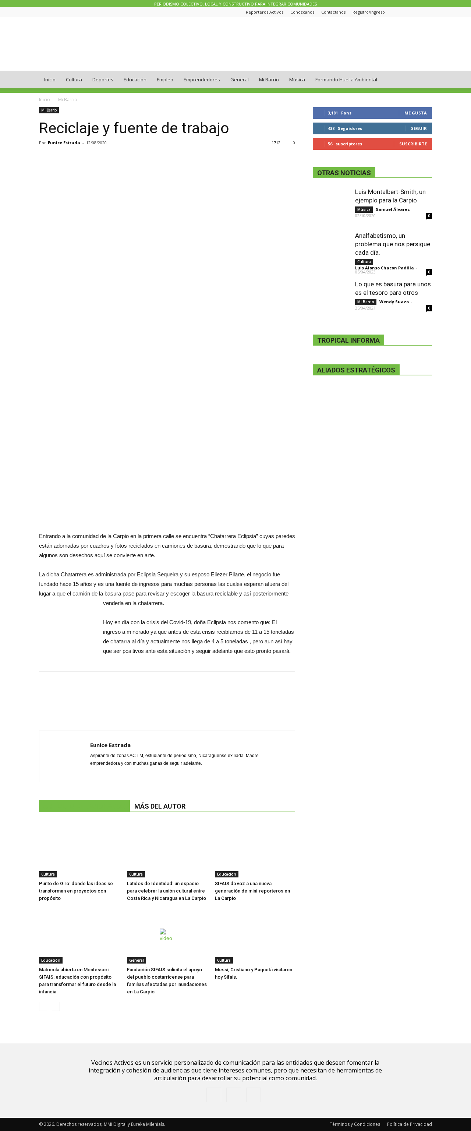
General (239, 79)
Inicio (50, 79)
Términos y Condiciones (355, 1124)
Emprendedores (202, 79)
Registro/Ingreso (369, 12)
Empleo (165, 79)
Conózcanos (302, 12)
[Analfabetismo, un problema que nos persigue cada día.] (331, 249)
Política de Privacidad (409, 1124)
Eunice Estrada (64, 142)
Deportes (102, 79)
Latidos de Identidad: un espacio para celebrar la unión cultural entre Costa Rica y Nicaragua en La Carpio (166, 891)
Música (297, 79)
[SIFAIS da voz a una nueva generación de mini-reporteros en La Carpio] (255, 849)
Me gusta (415, 113)
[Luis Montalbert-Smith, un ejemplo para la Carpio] (331, 206)
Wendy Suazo (394, 301)
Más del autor (159, 806)
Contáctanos (333, 12)
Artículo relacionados (84, 806)
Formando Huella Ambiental (346, 79)
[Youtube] (426, 12)
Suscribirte (413, 143)
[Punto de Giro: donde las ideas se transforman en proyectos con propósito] (79, 849)
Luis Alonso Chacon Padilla (384, 268)
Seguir (419, 128)
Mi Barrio (269, 79)
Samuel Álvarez (393, 209)
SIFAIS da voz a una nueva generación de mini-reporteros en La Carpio (252, 891)
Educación (135, 79)
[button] (423, 80)
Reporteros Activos (264, 12)
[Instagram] (414, 12)
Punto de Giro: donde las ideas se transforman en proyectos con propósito (76, 891)
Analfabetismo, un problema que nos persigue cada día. (392, 244)
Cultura (74, 79)
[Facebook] (402, 12)
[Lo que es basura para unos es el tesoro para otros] (331, 298)
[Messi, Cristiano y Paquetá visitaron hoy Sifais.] (255, 936)
